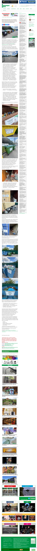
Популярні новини (24, 13)
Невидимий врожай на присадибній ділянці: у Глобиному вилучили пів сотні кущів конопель (9, 405)
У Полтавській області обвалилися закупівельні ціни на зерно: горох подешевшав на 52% (22, 72)
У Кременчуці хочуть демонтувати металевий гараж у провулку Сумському (22, 180)
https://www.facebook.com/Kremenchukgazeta (11, 343)
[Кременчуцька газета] (5, 5)
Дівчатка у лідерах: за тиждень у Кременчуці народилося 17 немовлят (23, 117)
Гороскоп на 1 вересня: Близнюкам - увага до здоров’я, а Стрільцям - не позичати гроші (22, 48)
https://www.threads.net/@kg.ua (8, 345)
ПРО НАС (4, 10)
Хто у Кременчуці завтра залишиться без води (9, 374)
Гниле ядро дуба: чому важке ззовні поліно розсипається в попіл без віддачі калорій (22, 97)
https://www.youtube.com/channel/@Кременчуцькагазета (10, 347)
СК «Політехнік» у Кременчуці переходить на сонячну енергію (22, 124)
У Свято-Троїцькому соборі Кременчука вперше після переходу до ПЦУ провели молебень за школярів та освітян (22, 196)
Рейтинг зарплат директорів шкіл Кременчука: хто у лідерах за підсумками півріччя (10, 492)
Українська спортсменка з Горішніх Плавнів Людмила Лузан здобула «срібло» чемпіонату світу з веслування (23, 173)
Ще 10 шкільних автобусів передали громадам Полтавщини (22, 177)
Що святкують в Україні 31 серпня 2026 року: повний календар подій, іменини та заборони (22, 155)
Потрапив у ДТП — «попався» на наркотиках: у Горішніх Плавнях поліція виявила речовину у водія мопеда (23, 65)
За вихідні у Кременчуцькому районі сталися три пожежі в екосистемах (22, 142)
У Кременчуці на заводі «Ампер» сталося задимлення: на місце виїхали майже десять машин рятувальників (22, 27)
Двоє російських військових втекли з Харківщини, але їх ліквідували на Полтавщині (22, 192)
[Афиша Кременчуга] (18, 514)
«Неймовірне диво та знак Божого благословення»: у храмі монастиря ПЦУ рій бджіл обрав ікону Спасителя (10, 384)
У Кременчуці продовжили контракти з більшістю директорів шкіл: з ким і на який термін (9, 454)
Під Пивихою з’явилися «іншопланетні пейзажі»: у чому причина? (9, 444)
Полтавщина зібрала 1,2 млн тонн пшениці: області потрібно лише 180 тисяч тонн (23, 101)
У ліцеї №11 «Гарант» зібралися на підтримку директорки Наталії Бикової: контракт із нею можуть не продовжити (22, 137)
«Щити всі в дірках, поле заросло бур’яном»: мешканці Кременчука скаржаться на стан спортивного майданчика (23, 121)
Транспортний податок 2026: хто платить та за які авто (22, 170)
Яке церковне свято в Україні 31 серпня (22, 144)
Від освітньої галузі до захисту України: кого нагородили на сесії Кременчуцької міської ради (9, 415)
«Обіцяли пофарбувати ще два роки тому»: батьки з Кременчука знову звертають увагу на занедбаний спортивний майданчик (22, 128)
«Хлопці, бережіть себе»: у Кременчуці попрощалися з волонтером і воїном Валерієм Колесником (10, 464)
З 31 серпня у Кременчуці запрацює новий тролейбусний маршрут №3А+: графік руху (22, 162)
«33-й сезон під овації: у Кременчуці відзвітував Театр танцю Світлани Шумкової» (27, 530)
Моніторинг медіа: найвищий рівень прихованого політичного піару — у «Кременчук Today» (9, 435)
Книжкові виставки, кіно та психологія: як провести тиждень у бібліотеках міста (10, 425)
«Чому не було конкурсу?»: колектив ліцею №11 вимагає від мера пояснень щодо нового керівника (10, 484)
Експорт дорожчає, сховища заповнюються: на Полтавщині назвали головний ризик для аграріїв (23, 56)
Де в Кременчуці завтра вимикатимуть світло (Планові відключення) (22, 159)
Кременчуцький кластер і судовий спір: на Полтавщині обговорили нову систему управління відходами (22, 44)
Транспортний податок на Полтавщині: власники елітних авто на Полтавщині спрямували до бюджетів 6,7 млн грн (23, 151)
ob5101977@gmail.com (6, 541)
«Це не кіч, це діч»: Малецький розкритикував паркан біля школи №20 (27, 508)
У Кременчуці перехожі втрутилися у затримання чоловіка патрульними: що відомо (22, 188)
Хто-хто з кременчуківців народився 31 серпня (22, 110)
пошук (31, 14)
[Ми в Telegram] (27, 498)
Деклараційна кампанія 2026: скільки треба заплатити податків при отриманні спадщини (22, 211)
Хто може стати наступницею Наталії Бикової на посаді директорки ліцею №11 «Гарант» (22, 184)
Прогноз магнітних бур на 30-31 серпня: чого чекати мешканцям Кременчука (22, 104)
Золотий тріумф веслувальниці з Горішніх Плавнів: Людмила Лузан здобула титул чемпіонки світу (23, 113)
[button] (3, 491)
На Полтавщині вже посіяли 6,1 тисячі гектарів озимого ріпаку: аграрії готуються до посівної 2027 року (22, 86)
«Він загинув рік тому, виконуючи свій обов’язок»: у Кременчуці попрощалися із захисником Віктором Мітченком (10, 396)
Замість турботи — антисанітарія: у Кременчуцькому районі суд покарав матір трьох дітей (22, 200)
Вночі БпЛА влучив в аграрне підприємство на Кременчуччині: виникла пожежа (27, 492)
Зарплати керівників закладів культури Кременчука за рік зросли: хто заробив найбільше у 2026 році (22, 133)
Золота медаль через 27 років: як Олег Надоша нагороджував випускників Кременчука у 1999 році (9, 474)
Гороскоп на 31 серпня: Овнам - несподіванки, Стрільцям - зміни (22, 147)
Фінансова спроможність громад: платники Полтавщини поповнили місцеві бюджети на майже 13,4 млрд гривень (22, 167)
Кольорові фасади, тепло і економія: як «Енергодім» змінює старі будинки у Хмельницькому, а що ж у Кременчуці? (10, 331)
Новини (20, 13)
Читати (31, 46)
